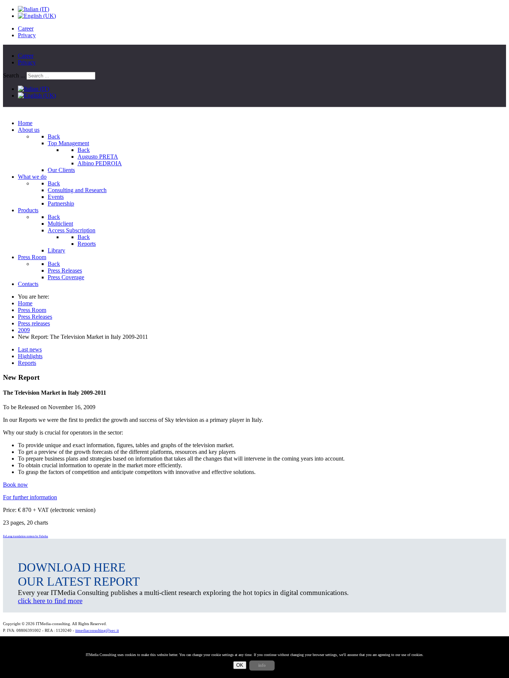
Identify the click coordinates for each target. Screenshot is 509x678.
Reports (27, 363)
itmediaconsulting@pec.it (97, 630)
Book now (15, 484)
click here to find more (50, 601)
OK (239, 665)
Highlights (30, 356)
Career (26, 28)
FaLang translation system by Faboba (25, 536)
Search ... (14, 75)
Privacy (27, 35)
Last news (30, 349)
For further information (30, 497)
